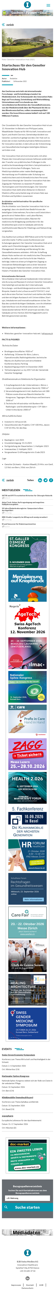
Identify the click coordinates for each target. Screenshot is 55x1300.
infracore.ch (47, 333)
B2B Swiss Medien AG (27, 1261)
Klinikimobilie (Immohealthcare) (17, 1097)
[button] (40, 480)
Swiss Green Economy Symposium (18, 1055)
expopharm (7, 1116)
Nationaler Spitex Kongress (15, 1076)
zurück (10, 24)
